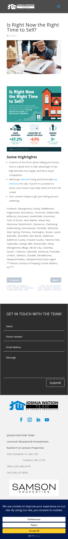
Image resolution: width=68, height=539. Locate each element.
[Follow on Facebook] (21, 420)
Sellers (13, 35)
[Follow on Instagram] (29, 420)
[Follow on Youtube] (47, 420)
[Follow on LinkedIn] (38, 420)
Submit (55, 383)
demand (25, 179)
